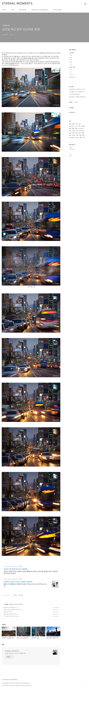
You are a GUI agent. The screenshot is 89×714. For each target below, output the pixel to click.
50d (79, 124)
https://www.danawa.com (11, 579)
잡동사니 (72, 74)
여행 (71, 62)
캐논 (83, 133)
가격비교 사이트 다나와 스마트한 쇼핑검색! (18, 582)
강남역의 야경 (7, 612)
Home (4, 10)
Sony (76, 130)
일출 (70, 133)
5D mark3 (81, 130)
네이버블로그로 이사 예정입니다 (76, 92)
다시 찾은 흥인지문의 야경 (10, 616)
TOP (85, 680)
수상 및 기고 (72, 77)
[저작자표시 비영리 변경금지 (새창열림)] (21, 595)
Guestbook (22, 10)
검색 (81, 3)
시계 (71, 69)
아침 (83, 137)
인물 (71, 60)
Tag (12, 10)
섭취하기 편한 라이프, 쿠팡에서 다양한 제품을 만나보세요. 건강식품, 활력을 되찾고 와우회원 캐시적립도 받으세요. (31, 572)
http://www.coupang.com (11, 566)
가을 (80, 135)
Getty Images (57, 10)
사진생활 (6, 604)
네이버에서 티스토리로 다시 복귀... (77, 89)
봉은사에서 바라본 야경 (10, 614)
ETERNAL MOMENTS (12, 651)
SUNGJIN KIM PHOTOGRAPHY (9, 679)
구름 (73, 133)
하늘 (83, 135)
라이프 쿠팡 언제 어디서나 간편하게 (15, 569)
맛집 (71, 72)
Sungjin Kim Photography (39, 10)
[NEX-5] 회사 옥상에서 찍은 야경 (12, 609)
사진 (79, 133)
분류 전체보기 (72, 50)
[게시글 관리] (9, 595)
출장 (73, 128)
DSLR (73, 135)
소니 (76, 126)
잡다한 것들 (72, 67)
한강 (70, 135)
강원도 (83, 126)
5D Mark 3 (81, 128)
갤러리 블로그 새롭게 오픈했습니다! (77, 97)
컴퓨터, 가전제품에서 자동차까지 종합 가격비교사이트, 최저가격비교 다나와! (25, 585)
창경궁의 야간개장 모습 (10, 607)
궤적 (70, 130)
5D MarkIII (71, 137)
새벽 (76, 128)
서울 (80, 137)
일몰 (73, 124)
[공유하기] (7, 595)
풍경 (71, 57)
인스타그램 (70, 155)
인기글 (76, 102)
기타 (71, 64)
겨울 (70, 128)
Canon (76, 137)
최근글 (70, 102)
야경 (11, 604)
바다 (80, 126)
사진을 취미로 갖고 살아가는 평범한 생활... (16, 653)
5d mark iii (71, 126)
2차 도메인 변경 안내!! (74, 94)
